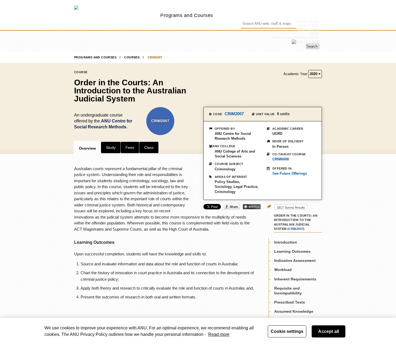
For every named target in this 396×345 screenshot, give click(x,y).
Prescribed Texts (289, 302)
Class (149, 147)
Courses (132, 57)
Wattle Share (252, 206)
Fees (130, 147)
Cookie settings (287, 331)
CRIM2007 (155, 57)
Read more (219, 334)
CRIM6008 (280, 159)
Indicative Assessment (295, 260)
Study (111, 147)
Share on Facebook (232, 206)
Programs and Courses (186, 15)
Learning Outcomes (292, 251)
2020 (314, 74)
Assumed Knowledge (293, 311)
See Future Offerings (289, 173)
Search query (307, 21)
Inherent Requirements (295, 279)
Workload (283, 270)
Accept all (328, 331)
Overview (87, 148)
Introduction (285, 242)
